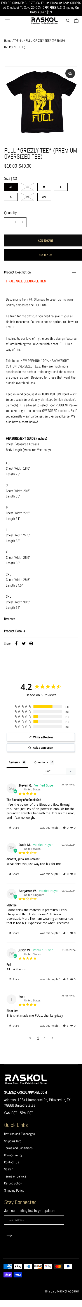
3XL (44, 197)
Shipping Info (12, 1141)
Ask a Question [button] (43, 748)
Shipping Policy (14, 1190)
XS (10, 187)
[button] (65, 828)
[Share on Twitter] (24, 643)
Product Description (17, 272)
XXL (27, 197)
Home (7, 40)
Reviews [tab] (14, 762)
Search (8, 1169)
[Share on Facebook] (16, 643)
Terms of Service (15, 1176)
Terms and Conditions (18, 1148)
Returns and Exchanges (19, 1134)
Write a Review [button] (43, 737)
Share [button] (15, 828)
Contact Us (11, 1162)
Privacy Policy (13, 1155)
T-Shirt (18, 40)
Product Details (14, 631)
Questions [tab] (41, 762)
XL (11, 197)
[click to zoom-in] (70, 73)
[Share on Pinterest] (31, 643)
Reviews (9, 619)
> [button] (52, 1037)
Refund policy (13, 1183)
